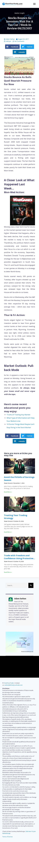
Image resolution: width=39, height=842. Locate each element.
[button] (12, 46)
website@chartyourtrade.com (13, 685)
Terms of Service (7, 837)
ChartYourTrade (9, 683)
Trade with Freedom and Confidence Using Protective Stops (18, 558)
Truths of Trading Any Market (18, 414)
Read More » (8, 492)
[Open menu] (34, 4)
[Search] (30, 585)
